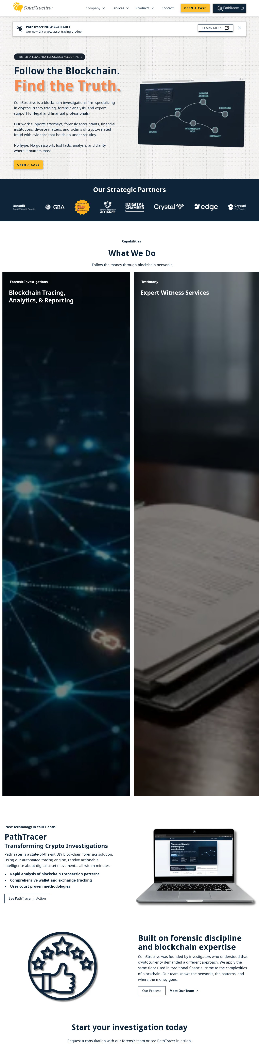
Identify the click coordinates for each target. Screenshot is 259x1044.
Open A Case (28, 164)
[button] (95, 8)
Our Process (151, 990)
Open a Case (195, 8)
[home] (33, 7)
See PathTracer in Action (27, 898)
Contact (168, 8)
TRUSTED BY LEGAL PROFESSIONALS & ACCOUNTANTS (49, 57)
